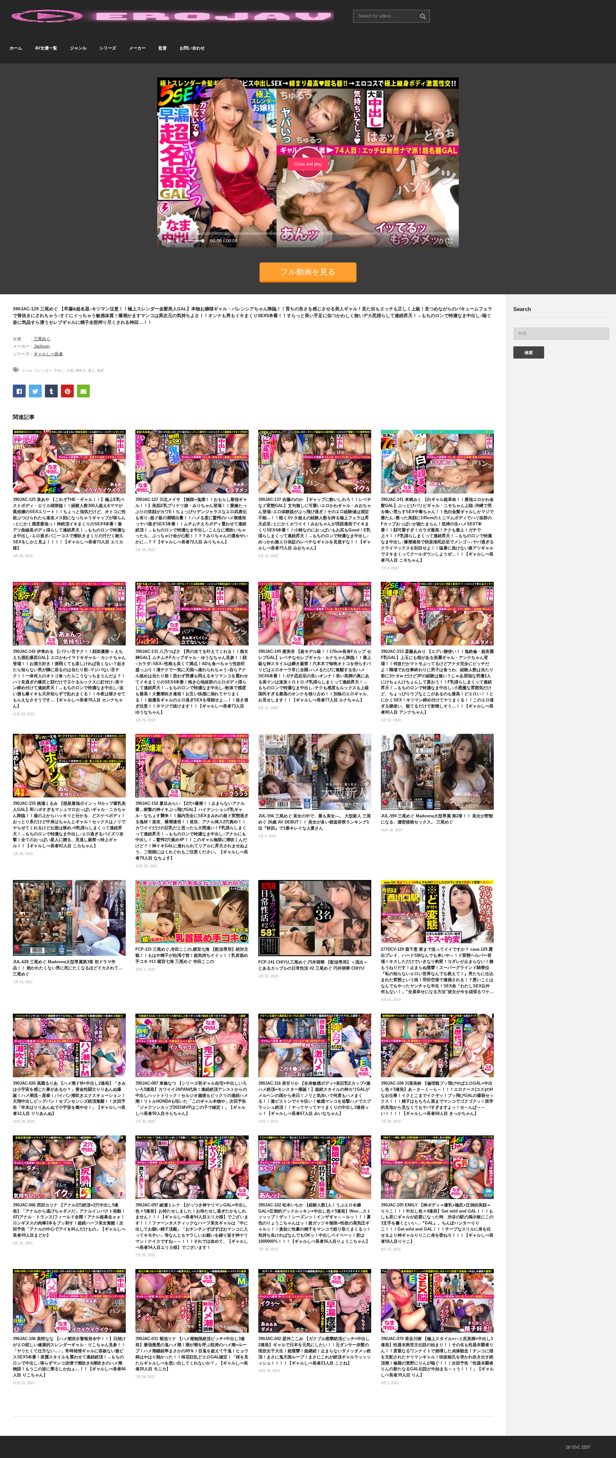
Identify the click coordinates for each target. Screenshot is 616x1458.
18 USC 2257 (578, 1447)
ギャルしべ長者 (48, 353)
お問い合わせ (192, 48)
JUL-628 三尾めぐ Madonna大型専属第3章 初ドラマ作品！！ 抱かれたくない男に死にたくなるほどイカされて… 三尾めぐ (68, 967)
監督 (162, 48)
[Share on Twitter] (35, 391)
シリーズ (107, 48)
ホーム (16, 48)
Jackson (41, 346)
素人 (91, 370)
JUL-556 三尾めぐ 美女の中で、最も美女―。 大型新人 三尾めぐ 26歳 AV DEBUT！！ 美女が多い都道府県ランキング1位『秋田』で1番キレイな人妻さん (314, 822)
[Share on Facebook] (19, 391)
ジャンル (78, 48)
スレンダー (43, 370)
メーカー (137, 48)
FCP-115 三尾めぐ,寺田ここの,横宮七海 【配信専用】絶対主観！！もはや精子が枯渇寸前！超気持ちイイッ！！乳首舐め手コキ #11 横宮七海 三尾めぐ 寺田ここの (191, 955)
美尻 (100, 370)
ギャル (27, 370)
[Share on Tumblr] (51, 391)
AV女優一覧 (46, 48)
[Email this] (83, 391)
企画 (69, 370)
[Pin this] (67, 391)
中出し (59, 370)
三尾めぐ (42, 338)
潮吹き (80, 370)
